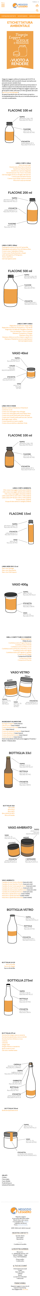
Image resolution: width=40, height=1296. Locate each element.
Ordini (20, 1270)
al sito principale (22, 1225)
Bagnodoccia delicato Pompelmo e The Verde (17, 327)
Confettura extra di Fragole (22, 650)
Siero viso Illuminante (9, 570)
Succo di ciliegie (9, 966)
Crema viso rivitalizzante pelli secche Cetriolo (17, 417)
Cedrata (4, 1041)
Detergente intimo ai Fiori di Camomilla (15, 247)
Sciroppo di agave (8, 723)
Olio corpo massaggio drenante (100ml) (18, 494)
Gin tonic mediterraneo (9, 1050)
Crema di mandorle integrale (11, 731)
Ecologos (26, 1221)
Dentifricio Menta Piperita (22, 169)
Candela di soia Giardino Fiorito (12, 884)
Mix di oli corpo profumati (22, 180)
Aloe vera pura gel (25, 165)
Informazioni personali (20, 1269)
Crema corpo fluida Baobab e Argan (14, 253)
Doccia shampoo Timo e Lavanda (21, 331)
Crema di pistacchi (8, 733)
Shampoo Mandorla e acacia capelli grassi (18, 339)
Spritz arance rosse (8, 1048)
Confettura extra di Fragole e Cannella (18, 652)
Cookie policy (20, 1261)
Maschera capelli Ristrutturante (12, 897)
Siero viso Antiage (8, 568)
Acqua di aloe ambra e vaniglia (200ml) (18, 501)
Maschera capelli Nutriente (11, 895)
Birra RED (11, 811)
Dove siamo (22, 16)
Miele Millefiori (26, 639)
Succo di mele (10, 964)
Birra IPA (11, 807)
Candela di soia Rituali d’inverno (12, 892)
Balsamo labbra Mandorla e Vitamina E (15, 408)
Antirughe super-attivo (9, 419)
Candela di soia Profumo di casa (12, 888)
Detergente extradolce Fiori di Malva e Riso (16, 249)
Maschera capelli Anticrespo (11, 893)
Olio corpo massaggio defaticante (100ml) (17, 492)
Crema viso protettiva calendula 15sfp (14, 423)
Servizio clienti (20, 1236)
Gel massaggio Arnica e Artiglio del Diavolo (16, 174)
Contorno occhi (7, 410)
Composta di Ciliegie (24, 654)
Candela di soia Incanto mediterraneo (14, 890)
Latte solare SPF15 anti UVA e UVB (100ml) (16, 496)
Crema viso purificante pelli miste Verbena (16, 415)
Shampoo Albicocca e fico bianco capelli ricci (17, 337)
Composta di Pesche (24, 660)
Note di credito (20, 1272)
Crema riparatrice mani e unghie (12, 421)
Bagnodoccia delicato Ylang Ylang (21, 325)
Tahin (4, 729)
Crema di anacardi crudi (10, 727)
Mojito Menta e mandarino (11, 1046)
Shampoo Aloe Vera (25, 335)
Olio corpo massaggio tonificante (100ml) (17, 490)
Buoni (20, 1275)
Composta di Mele (25, 658)
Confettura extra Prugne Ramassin (20, 643)
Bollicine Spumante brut (10, 1110)
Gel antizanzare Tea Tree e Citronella (18, 173)
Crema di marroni (7, 737)
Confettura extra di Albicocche (21, 647)
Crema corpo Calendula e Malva (12, 251)
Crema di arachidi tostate (10, 735)
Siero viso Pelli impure (9, 572)
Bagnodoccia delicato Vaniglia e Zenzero (18, 329)
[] (37, 10)
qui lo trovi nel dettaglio (10, 92)
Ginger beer (6, 1044)
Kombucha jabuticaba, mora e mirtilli (14, 1037)
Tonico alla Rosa (7, 257)
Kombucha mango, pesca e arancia (13, 1035)
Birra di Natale (10, 815)
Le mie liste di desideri (20, 1277)
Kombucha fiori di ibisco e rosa (12, 1039)
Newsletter (20, 1239)
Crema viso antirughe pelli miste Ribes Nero (16, 413)
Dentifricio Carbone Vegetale (21, 171)
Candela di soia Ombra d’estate (12, 882)
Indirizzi (20, 1273)
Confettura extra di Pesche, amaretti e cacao (16, 648)
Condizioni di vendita (20, 1244)
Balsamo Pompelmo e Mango (22, 333)
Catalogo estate (9, 16)
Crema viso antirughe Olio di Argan (13, 411)
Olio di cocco (6, 725)
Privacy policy (20, 1259)
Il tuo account (20, 1266)
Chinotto (5, 1043)
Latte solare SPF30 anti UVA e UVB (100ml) (16, 497)
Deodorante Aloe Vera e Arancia (20, 167)
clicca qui (25, 1289)
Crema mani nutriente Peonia (21, 176)
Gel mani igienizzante (9, 259)
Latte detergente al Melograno (12, 255)
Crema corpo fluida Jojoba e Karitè (19, 178)
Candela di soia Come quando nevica (14, 886)
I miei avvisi (20, 1278)
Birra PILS (11, 809)
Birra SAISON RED (8, 813)
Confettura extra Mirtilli (23, 645)
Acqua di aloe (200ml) (23, 499)
